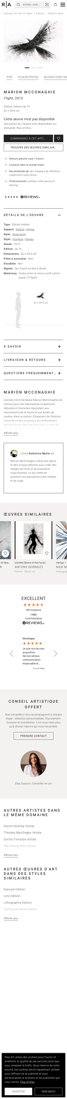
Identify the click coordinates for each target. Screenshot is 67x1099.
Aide (9, 76)
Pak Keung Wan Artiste (20, 846)
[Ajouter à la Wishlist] (58, 138)
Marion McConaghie (30, 92)
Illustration (19, 234)
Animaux (17, 239)
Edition (40, 13)
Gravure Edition (14, 889)
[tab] (33, 215)
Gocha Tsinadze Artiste (20, 839)
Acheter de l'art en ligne (18, 13)
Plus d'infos (27, 1081)
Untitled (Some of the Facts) (30, 562)
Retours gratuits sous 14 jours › (27, 158)
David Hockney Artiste (19, 826)
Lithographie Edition (18, 902)
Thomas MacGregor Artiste (22, 832)
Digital (30, 229)
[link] (46, 4)
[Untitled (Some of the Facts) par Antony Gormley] (33, 540)
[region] (33, 653)
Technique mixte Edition (20, 909)
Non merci (48, 1091)
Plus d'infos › (24, 127)
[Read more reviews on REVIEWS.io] (33, 623)
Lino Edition (12, 896)
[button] (62, 4)
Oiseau (29, 239)
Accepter (18, 1091)
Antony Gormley (29, 567)
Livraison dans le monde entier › (27, 164)
